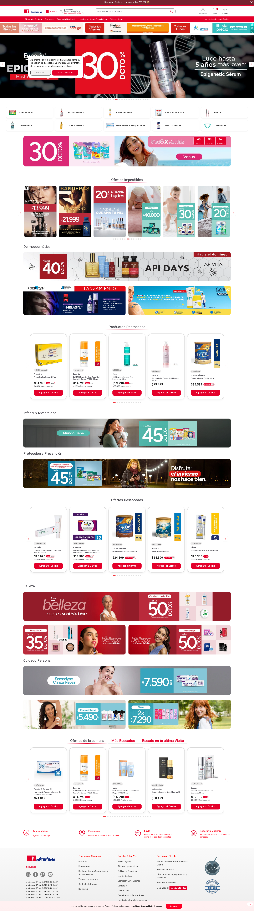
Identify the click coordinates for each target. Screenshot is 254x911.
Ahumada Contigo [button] (33, 19)
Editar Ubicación (65, 72)
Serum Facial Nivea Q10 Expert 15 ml (204, 550)
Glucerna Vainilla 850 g (160, 551)
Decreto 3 (122, 886)
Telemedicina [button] (116, 19)
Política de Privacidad (127, 871)
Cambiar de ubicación (72, 13)
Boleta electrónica (165, 869)
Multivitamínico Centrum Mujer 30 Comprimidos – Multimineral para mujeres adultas (85, 552)
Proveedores (84, 866)
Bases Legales (124, 861)
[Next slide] (233, 213)
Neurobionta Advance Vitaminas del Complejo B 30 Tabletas (47, 793)
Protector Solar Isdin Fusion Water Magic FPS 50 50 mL (125, 792)
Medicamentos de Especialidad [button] (93, 19)
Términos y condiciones (128, 866)
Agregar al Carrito (48, 392)
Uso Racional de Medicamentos (132, 900)
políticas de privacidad (142, 906)
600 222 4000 (179, 888)
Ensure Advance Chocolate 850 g (124, 551)
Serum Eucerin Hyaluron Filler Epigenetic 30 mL (202, 792)
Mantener (40, 72)
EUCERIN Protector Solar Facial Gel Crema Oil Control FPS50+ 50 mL (86, 378)
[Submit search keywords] (171, 11)
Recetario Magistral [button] (66, 19)
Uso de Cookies (125, 876)
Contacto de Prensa (87, 884)
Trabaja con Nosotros (88, 879)
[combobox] (135, 11)
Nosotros (82, 861)
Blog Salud (83, 889)
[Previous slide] (20, 213)
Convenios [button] (49, 19)
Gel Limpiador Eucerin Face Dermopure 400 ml (122, 378)
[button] (203, 11)
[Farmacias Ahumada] (32, 11)
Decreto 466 (123, 890)
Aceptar (174, 906)
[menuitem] (217, 19)
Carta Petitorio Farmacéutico (131, 895)
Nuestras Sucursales (166, 882)
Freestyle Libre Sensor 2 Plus (45, 377)
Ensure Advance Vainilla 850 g (202, 378)
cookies (159, 906)
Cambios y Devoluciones (129, 881)
